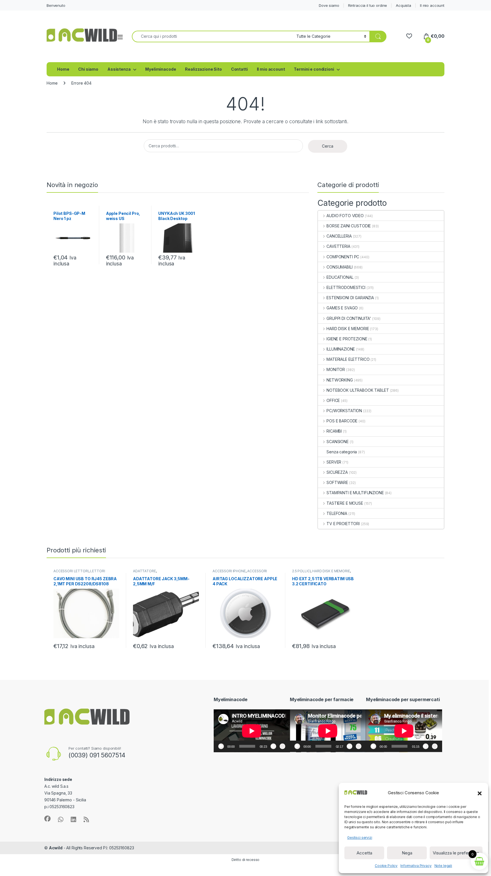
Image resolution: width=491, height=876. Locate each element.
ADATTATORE (144, 571)
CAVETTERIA (338, 246)
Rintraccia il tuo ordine (367, 5)
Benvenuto (56, 5)
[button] (479, 793)
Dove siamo (329, 5)
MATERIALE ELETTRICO (347, 359)
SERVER (333, 462)
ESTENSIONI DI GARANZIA (350, 297)
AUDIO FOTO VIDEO (345, 215)
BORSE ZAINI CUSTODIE (348, 225)
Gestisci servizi (359, 837)
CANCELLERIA (338, 236)
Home (63, 69)
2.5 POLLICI (301, 571)
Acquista (403, 5)
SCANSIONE (337, 441)
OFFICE (333, 400)
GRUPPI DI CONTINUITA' (348, 318)
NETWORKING (339, 380)
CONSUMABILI (339, 267)
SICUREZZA (337, 472)
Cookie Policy (386, 866)
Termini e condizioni (314, 69)
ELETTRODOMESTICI (345, 287)
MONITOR (335, 369)
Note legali (443, 866)
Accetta (364, 853)
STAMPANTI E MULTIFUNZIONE (355, 492)
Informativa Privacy (415, 866)
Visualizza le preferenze (456, 853)
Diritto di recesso (245, 860)
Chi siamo (88, 69)
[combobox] (212, 36)
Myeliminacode (160, 69)
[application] (252, 730)
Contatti (239, 69)
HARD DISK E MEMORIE (347, 328)
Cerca (327, 146)
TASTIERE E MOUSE (344, 503)
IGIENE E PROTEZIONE (346, 338)
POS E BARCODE (341, 420)
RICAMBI (334, 431)
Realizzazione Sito (203, 69)
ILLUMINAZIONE (340, 349)
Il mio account (432, 5)
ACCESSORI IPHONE (229, 571)
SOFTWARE (337, 482)
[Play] (221, 746)
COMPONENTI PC (342, 256)
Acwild (56, 847)
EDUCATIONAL (339, 277)
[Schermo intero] (282, 746)
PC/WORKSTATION (344, 410)
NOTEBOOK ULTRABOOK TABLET (357, 390)
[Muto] (273, 746)
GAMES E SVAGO (342, 307)
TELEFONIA (336, 513)
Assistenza (119, 69)
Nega (407, 853)
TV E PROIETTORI (343, 523)
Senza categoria (341, 451)
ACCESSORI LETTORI (71, 571)
